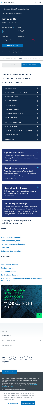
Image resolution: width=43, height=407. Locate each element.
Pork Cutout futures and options (13, 244)
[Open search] (35, 2)
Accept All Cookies (28, 403)
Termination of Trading (14, 113)
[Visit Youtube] (4, 358)
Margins (27, 58)
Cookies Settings (13, 403)
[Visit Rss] (31, 358)
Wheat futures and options (11, 237)
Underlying (9, 139)
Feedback (10, 371)
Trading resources (7, 268)
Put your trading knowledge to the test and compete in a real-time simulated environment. (20, 193)
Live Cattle (5, 247)
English (5, 362)
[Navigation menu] (40, 2)
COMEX (12, 386)
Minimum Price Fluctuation (16, 92)
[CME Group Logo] (7, 2)
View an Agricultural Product (11, 13)
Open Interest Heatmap (15, 168)
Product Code (10, 105)
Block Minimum (11, 126)
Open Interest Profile (14, 153)
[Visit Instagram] (26, 358)
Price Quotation (11, 96)
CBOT (35, 385)
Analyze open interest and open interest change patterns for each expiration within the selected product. (21, 158)
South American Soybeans (10, 241)
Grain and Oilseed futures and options (16, 9)
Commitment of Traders (15, 188)
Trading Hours (11, 101)
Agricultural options (8, 271)
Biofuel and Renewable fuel (11, 251)
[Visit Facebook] (15, 358)
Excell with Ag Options (9, 275)
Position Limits (11, 118)
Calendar (37, 58)
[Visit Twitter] (10, 358)
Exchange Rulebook (13, 122)
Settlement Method (13, 135)
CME (31, 385)
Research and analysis (9, 264)
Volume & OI (11, 58)
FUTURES (12, 65)
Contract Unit (11, 88)
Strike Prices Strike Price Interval (19, 130)
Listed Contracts (12, 109)
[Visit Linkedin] (21, 358)
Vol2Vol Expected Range (15, 204)
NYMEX (4, 386)
